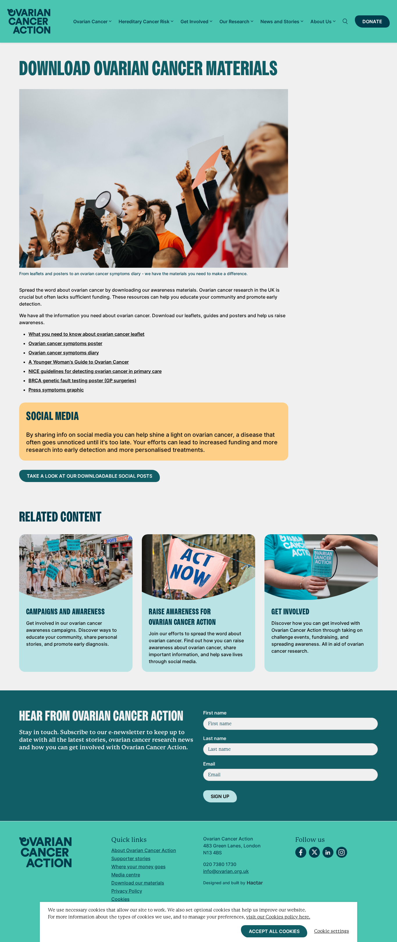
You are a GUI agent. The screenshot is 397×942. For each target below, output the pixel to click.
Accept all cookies (274, 931)
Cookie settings (331, 931)
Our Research (234, 21)
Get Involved (194, 21)
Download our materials (137, 883)
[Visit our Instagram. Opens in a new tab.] (341, 852)
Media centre (125, 875)
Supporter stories (131, 858)
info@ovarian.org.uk (226, 871)
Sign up (220, 796)
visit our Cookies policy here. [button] (278, 917)
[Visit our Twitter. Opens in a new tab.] (314, 852)
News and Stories (279, 21)
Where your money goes (138, 866)
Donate (372, 21)
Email (209, 764)
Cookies (120, 899)
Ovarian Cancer (90, 21)
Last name (214, 738)
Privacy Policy (126, 891)
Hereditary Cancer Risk (144, 21)
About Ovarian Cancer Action (143, 850)
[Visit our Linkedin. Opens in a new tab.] (328, 852)
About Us (321, 21)
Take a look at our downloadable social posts (89, 476)
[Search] (345, 21)
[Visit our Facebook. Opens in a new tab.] (300, 852)
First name (214, 713)
